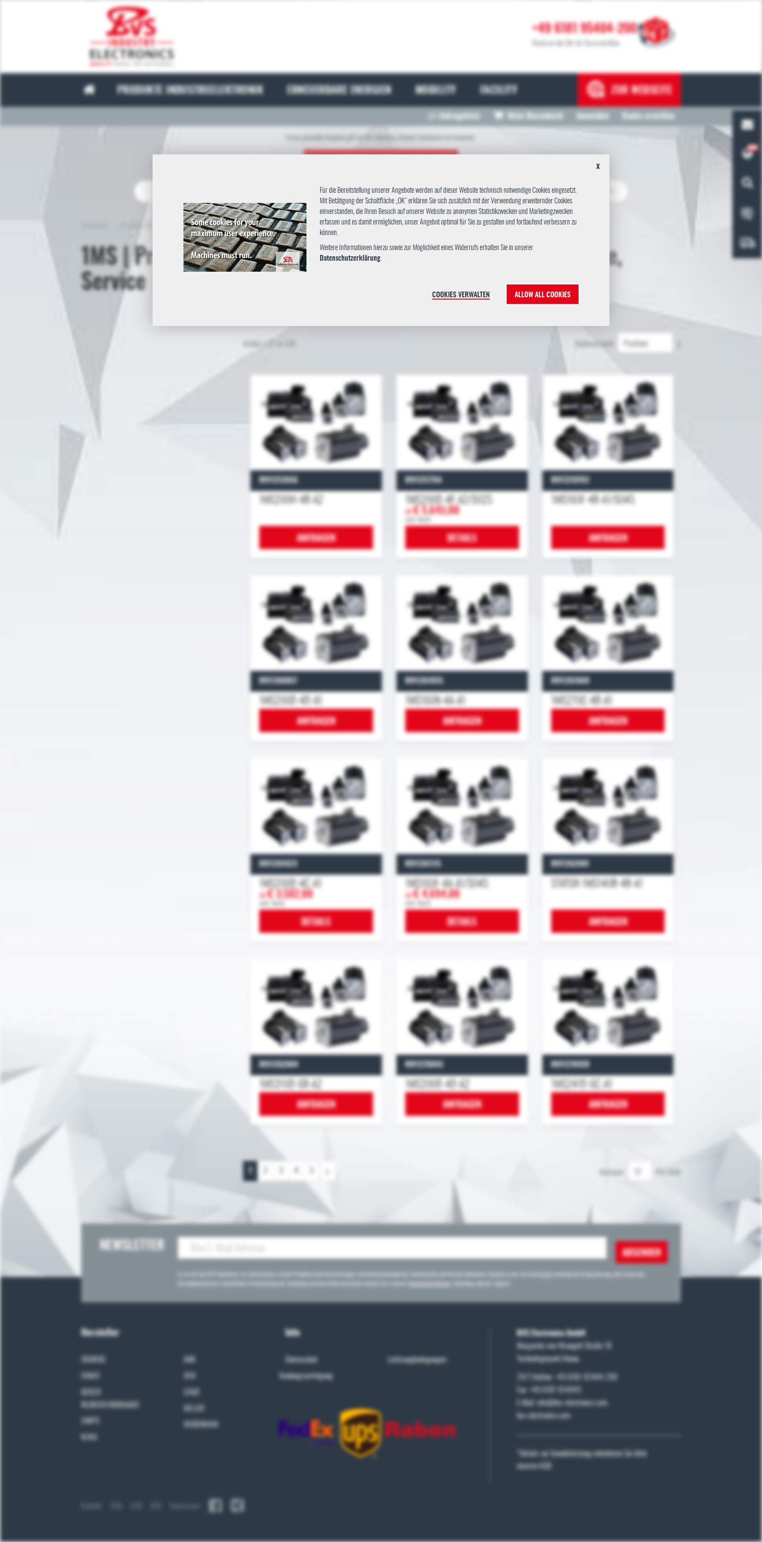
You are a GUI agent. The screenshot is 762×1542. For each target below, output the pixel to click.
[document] (381, 243)
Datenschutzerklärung (350, 258)
